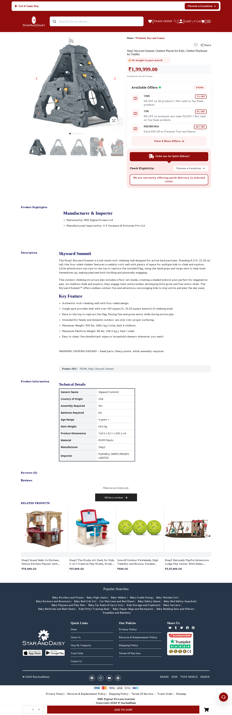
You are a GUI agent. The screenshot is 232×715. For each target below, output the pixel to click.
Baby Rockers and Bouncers (53, 601)
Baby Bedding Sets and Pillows (175, 609)
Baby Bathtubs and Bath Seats (56, 609)
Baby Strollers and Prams (67, 597)
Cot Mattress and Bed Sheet (117, 601)
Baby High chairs (97, 597)
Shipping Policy (128, 645)
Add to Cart (123, 709)
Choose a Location (200, 6)
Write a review (113, 497)
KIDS (174, 676)
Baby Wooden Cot (167, 597)
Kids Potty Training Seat (94, 609)
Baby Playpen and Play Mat (68, 605)
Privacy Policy (128, 629)
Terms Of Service (129, 653)
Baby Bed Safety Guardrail (180, 601)
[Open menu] (209, 21)
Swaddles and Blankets (117, 612)
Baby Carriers (171, 605)
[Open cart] (207, 709)
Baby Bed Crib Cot (85, 601)
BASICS (205, 676)
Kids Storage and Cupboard (143, 605)
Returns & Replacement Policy (138, 637)
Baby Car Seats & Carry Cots (105, 605)
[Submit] (55, 21)
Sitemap (181, 693)
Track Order (165, 693)
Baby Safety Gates (149, 601)
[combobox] (97, 21)
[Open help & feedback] (223, 697)
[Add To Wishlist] (196, 45)
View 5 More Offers (167, 141)
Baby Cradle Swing (141, 597)
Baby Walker (119, 597)
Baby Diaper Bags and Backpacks (133, 609)
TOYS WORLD (189, 676)
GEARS (164, 676)
